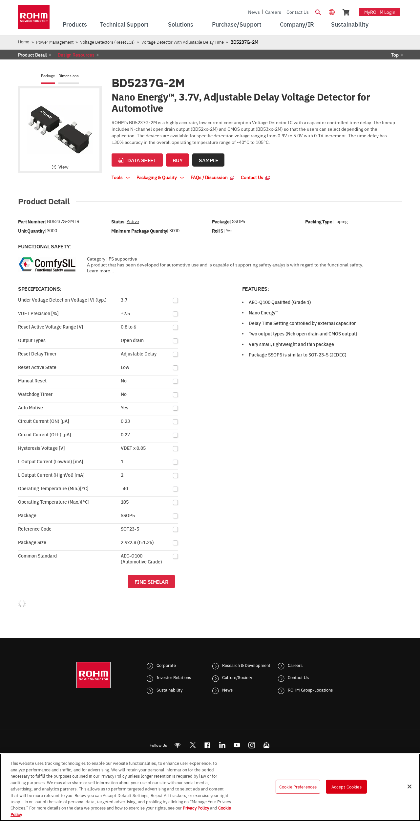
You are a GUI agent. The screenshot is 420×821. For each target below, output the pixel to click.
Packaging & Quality (157, 177)
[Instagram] (252, 745)
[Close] (409, 786)
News (254, 12)
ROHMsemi (192, 745)
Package (48, 75)
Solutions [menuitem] (180, 24)
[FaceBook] (207, 745)
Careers (273, 12)
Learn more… (100, 270)
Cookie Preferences (298, 786)
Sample (208, 160)
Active (133, 221)
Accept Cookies (346, 786)
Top (395, 54)
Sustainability (169, 690)
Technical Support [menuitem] (124, 24)
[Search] (318, 11)
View (63, 166)
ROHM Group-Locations (310, 690)
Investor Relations (174, 677)
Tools (118, 177)
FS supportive (123, 258)
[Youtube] (237, 745)
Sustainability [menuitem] (349, 24)
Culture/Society (237, 677)
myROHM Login (379, 12)
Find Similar (151, 581)
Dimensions (68, 75)
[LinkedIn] (222, 745)
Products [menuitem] (75, 24)
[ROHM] (34, 19)
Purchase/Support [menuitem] (237, 24)
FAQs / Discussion (210, 177)
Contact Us (297, 12)
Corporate (166, 665)
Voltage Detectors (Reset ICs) (107, 42)
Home (23, 41)
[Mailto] (266, 745)
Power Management (55, 42)
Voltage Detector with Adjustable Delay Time (182, 42)
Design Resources (76, 54)
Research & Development (246, 665)
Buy (178, 160)
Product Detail (32, 54)
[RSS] (178, 745)
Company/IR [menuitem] (297, 24)
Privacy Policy (196, 808)
